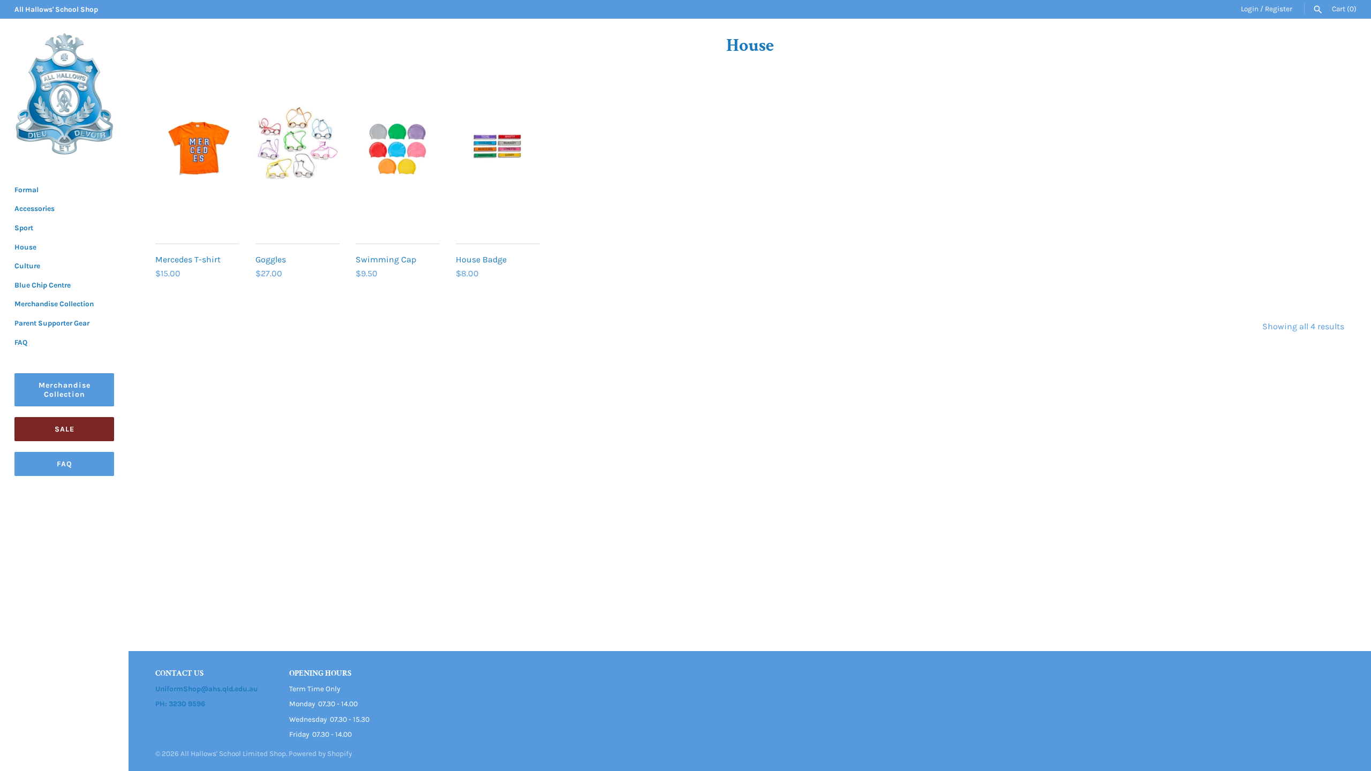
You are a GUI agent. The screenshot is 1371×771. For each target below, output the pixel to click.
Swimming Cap (386, 259)
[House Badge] (498, 168)
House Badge (481, 259)
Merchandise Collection (54, 304)
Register (1278, 9)
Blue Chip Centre (42, 285)
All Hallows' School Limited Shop (233, 754)
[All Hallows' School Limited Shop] (64, 94)
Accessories (34, 209)
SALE (64, 429)
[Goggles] (297, 168)
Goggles (270, 259)
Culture (27, 266)
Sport (23, 228)
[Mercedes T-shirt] (197, 168)
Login (1250, 9)
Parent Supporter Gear (51, 323)
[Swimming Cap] (398, 168)
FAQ (20, 342)
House (25, 247)
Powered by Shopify (320, 754)
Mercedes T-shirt (188, 259)
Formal (26, 190)
